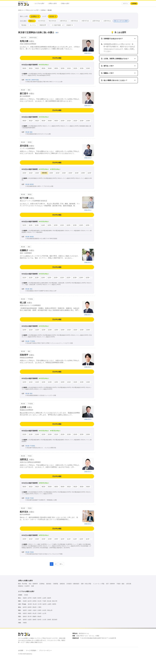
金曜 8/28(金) (96, 21)
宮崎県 (49, 619)
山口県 (44, 613)
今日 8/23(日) (41, 21)
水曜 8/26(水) (74, 21)
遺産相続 (48, 583)
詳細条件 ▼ (69, 25)
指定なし (31, 21)
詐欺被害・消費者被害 (73, 583)
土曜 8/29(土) (107, 21)
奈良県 (44, 610)
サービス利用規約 (31, 650)
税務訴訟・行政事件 (24, 586)
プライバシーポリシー (45, 650)
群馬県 (34, 601)
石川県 (39, 604)
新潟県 (30, 604)
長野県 (54, 604)
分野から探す (52, 3)
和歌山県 (49, 610)
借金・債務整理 (33, 583)
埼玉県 (39, 601)
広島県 (39, 613)
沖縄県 (25, 622)
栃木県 (30, 601)
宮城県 (34, 598)
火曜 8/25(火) (63, 21)
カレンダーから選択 (122, 21)
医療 (32, 586)
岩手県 (30, 598)
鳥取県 (25, 613)
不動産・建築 (120, 583)
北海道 (26, 595)
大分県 (44, 619)
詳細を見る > (88, 53)
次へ (61, 564)
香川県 (30, 616)
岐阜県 (25, 607)
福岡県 (25, 619)
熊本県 (39, 619)
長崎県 (34, 619)
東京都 (49, 601)
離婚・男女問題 (22, 583)
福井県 (44, 604)
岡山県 (34, 613)
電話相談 (23, 25)
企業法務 (128, 583)
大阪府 (34, 610)
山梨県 (49, 604)
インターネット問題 (98, 583)
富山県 (35, 604)
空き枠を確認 (56, 58)
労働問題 (55, 583)
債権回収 (62, 583)
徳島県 (25, 616)
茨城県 (25, 601)
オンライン (33, 25)
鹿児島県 (54, 619)
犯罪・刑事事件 (110, 583)
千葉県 (44, 601)
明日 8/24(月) (52, 21)
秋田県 (39, 598)
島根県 (30, 613)
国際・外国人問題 (86, 583)
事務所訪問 (43, 25)
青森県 (25, 598)
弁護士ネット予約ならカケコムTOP (28, 10)
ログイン (125, 3)
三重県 (39, 607)
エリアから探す (39, 3)
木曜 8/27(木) (85, 21)
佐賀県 (30, 619)
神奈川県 (54, 601)
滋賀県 (25, 610)
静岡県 (30, 607)
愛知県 (34, 607)
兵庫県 (39, 610)
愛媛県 (34, 616)
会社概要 (20, 650)
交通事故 (43, 10)
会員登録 (134, 3)
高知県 (39, 616)
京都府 (30, 610)
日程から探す (64, 3)
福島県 (49, 598)
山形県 (44, 598)
